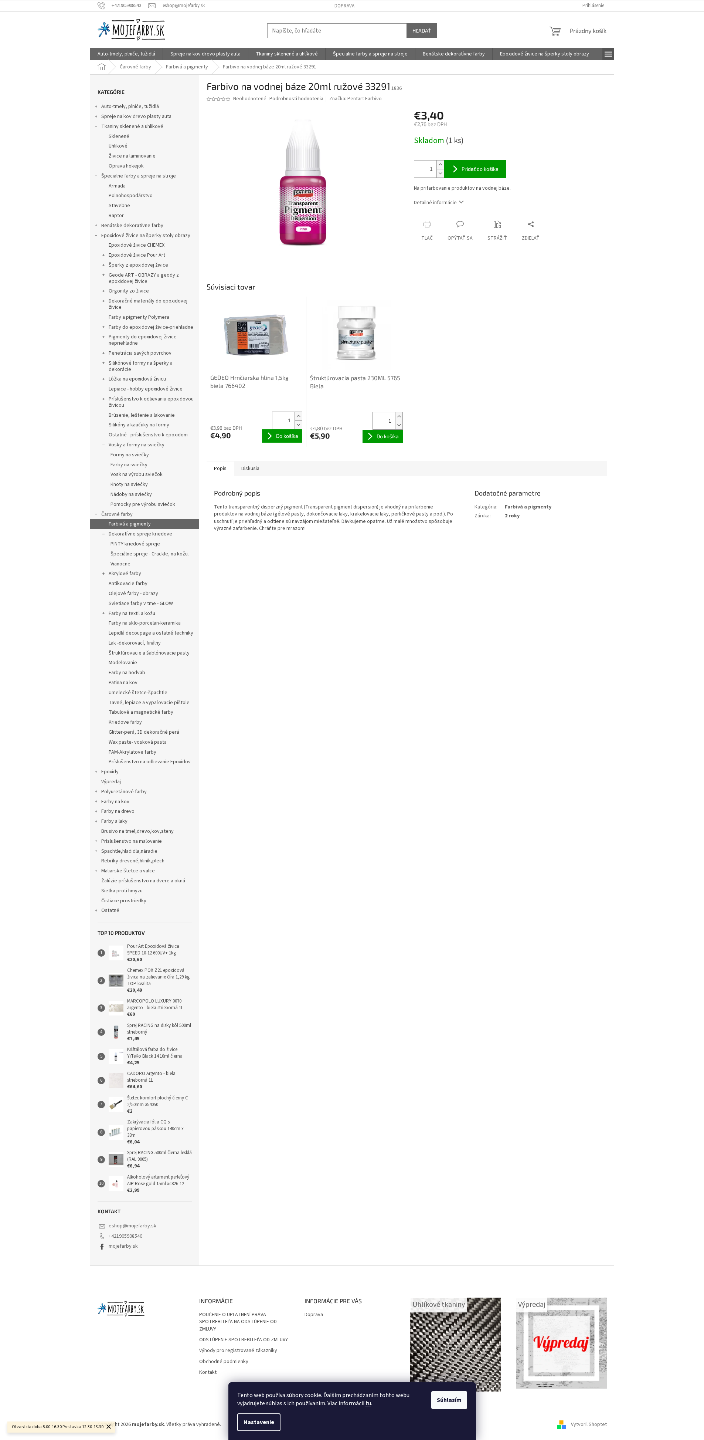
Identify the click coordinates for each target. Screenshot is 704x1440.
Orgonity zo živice (129, 291)
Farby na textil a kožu (132, 613)
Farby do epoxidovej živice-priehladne (151, 327)
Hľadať (421, 30)
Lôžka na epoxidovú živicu (137, 379)
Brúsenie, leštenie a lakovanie (142, 415)
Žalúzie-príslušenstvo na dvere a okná (143, 881)
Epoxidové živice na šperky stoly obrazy (145, 235)
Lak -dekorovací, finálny (135, 643)
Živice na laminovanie (132, 156)
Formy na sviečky (129, 455)
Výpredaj (111, 781)
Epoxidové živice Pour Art (137, 255)
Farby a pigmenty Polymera (139, 317)
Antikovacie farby (128, 583)
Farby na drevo (118, 811)
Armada (117, 186)
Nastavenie (259, 1422)
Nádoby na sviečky (131, 494)
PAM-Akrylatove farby (132, 752)
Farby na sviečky (128, 465)
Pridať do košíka (480, 169)
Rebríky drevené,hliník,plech (132, 861)
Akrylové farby (125, 573)
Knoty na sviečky (129, 484)
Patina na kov (123, 682)
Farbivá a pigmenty (130, 524)
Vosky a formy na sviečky (136, 445)
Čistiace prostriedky (123, 901)
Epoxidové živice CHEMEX (136, 245)
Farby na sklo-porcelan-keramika (145, 623)
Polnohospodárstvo (131, 195)
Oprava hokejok (126, 166)
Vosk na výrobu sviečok (136, 474)
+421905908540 (125, 1236)
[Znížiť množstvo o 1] (440, 173)
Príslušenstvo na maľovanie (131, 841)
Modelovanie (123, 662)
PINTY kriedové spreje (135, 544)
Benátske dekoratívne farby (132, 225)
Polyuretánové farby (124, 791)
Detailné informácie (435, 202)
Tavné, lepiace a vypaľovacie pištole (149, 702)
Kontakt (208, 1372)
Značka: (355, 98)
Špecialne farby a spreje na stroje (138, 176)
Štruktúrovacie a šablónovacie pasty (149, 653)
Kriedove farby (125, 722)
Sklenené (119, 136)
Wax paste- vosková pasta (138, 742)
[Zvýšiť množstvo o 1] (440, 164)
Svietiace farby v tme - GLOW (141, 603)
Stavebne (119, 205)
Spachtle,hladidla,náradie (129, 851)
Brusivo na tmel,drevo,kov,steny (137, 831)
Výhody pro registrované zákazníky (238, 1350)
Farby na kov (115, 801)
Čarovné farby (117, 514)
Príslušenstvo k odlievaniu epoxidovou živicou (151, 402)
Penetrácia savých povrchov (140, 353)
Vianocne (120, 564)
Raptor (116, 215)
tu (368, 1403)
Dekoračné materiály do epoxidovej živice (148, 304)
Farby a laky (114, 821)
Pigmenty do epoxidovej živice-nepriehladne (143, 340)
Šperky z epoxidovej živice (138, 265)
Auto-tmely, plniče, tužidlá (130, 106)
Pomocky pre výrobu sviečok (142, 504)
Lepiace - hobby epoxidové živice (146, 389)
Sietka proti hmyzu (122, 891)
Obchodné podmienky (223, 1361)
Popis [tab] (220, 468)
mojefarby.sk (123, 1246)
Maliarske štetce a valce (128, 871)
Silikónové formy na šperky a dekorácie (141, 366)
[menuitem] (126, 54)
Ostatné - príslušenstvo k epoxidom (148, 435)
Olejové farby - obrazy (133, 593)
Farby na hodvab (127, 672)
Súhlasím (449, 1400)
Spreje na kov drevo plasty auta (136, 116)
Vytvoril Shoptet (589, 1424)
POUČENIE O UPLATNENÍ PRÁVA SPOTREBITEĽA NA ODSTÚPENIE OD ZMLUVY (238, 1322)
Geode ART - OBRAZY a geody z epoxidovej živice (144, 278)
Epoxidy (110, 771)
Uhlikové (118, 146)
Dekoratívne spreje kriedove (140, 534)
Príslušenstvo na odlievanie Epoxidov (150, 761)
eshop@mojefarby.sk (132, 1226)
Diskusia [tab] (250, 468)
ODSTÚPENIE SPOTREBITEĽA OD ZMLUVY (243, 1339)
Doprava (344, 6)
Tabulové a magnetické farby (141, 712)
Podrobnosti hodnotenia (296, 98)
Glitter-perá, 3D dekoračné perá (144, 732)
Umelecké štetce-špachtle (138, 692)
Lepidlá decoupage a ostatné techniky (151, 633)
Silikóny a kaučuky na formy (139, 425)
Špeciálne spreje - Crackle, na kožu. (149, 554)
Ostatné (110, 910)
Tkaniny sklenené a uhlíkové (132, 126)
